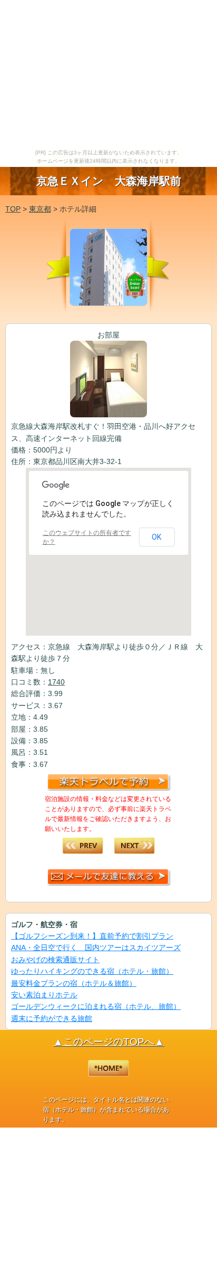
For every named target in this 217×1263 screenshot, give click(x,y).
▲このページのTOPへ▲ (108, 1041)
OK (156, 537)
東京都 (40, 209)
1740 (56, 682)
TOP (13, 209)
